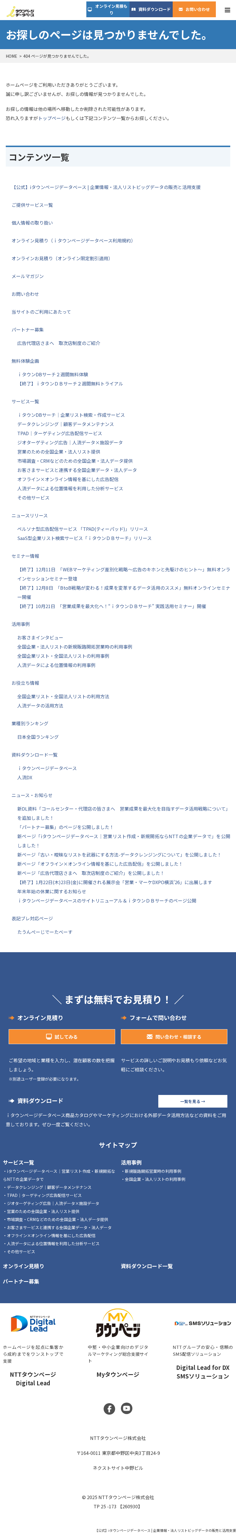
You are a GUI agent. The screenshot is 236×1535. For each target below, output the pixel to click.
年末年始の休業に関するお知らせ (51, 891)
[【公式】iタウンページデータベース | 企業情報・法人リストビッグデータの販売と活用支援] (20, 11)
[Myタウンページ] (118, 1341)
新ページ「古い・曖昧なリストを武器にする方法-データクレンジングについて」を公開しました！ (119, 854)
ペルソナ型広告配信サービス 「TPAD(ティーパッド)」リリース (82, 528)
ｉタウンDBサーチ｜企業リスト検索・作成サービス (71, 414)
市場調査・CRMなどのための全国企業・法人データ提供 (75, 460)
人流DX (24, 777)
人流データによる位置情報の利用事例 (56, 665)
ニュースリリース (30, 515)
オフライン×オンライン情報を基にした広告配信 (68, 479)
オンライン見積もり (111, 9)
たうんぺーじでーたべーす (45, 931)
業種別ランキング (30, 723)
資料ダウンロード (154, 9)
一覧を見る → (192, 1101)
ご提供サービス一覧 (32, 204)
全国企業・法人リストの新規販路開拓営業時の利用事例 (74, 646)
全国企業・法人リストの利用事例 (155, 1179)
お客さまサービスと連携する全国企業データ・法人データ (77, 469)
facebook (109, 1409)
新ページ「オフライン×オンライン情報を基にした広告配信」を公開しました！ (100, 863)
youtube (126, 1408)
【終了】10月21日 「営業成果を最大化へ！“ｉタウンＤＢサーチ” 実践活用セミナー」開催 (111, 606)
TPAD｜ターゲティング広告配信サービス (59, 433)
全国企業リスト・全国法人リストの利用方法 (63, 696)
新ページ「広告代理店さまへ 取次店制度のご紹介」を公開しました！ (91, 872)
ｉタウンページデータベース (47, 768)
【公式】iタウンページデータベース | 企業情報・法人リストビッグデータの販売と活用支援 (106, 187)
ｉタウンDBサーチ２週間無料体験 (52, 374)
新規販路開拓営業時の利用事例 (153, 1171)
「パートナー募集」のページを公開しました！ (65, 827)
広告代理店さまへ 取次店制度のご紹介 (58, 343)
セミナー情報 (25, 555)
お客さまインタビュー (40, 637)
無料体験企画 (25, 360)
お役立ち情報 (25, 682)
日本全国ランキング (38, 736)
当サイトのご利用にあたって (41, 311)
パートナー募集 (28, 329)
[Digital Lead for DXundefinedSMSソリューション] (203, 1341)
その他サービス (33, 497)
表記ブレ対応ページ (32, 918)
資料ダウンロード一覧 (35, 754)
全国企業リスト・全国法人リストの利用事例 (63, 655)
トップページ (52, 118)
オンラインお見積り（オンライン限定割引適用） (62, 258)
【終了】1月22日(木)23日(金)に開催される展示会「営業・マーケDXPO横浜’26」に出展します (114, 882)
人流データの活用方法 (40, 705)
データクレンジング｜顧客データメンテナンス (65, 424)
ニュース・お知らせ (32, 795)
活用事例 (21, 623)
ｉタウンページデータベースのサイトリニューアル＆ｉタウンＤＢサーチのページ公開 (106, 900)
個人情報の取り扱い (32, 222)
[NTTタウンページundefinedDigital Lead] (33, 1341)
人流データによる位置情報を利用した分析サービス (70, 488)
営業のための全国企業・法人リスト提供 (58, 451)
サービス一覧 (25, 401)
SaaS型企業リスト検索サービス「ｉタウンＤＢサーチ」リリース (84, 538)
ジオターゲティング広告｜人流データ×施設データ (70, 442)
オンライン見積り (23, 1266)
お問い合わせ (198, 9)
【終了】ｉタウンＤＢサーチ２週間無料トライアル (70, 383)
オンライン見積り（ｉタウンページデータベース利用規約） (74, 240)
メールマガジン (28, 276)
